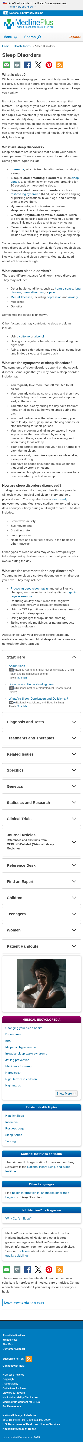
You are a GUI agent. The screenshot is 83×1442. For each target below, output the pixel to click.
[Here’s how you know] (41, 5)
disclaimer (23, 1251)
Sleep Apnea (13, 1134)
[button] (74, 657)
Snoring (10, 1141)
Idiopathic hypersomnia (21, 1047)
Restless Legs (14, 1128)
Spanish (22, 677)
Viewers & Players (14, 1392)
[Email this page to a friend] (6, 65)
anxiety (73, 297)
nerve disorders (33, 292)
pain (52, 292)
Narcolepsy (12, 1072)
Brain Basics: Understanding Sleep (32, 684)
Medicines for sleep (18, 1066)
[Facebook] (27, 65)
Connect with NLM (13, 1365)
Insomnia (17, 169)
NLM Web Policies (13, 1374)
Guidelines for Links (15, 1388)
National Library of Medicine (26, 12)
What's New (10, 1339)
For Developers (12, 1406)
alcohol (39, 336)
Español (75, 37)
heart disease (64, 288)
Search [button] (30, 37)
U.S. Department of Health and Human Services (31, 1424)
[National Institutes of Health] (6, 13)
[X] (38, 65)
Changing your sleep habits (23, 1028)
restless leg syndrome (25, 194)
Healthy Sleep (14, 1115)
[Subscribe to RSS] (59, 65)
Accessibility (10, 1383)
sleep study (59, 499)
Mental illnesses (21, 297)
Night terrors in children (21, 1079)
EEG (8, 1040)
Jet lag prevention (17, 1060)
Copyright (8, 1379)
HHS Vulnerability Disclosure (20, 1397)
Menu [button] (7, 37)
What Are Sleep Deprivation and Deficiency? (38, 698)
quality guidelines (17, 1255)
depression (54, 297)
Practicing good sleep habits (30, 588)
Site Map (8, 1344)
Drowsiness (13, 1034)
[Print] (17, 65)
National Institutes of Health (19, 1428)
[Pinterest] (49, 65)
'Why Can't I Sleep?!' (19, 1218)
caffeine (24, 336)
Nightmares (13, 1085)
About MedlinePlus (14, 1335)
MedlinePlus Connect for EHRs (21, 1401)
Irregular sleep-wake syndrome (26, 1053)
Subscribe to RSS (13, 1358)
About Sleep (17, 665)
